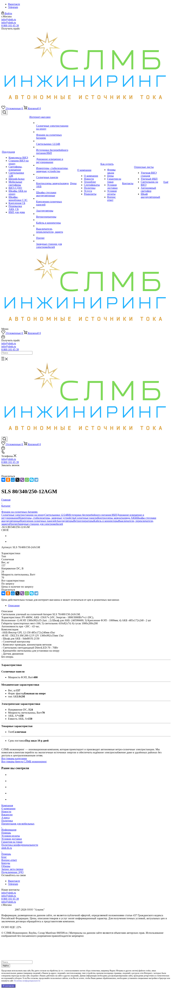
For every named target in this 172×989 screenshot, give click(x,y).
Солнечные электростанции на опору (23, 514)
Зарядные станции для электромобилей (40, 524)
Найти (6, 965)
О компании (8, 808)
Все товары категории (14, 758)
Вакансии (7, 814)
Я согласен (8, 986)
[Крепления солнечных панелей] (52, 198)
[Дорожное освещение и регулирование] (52, 156)
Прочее (13, 524)
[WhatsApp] (27, 480)
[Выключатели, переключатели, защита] (52, 225)
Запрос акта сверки (12, 869)
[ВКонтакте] (3, 480)
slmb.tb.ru (6, 847)
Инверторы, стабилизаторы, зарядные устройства (46, 517)
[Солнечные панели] (52, 174)
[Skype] (32, 480)
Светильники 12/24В (57, 514)
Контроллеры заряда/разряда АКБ (116, 517)
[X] (17, 480)
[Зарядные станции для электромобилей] (52, 241)
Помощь (6, 832)
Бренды (5, 863)
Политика (7, 820)
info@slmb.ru (8, 19)
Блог (4, 857)
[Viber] (22, 480)
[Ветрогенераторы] (52, 213)
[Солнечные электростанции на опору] (52, 122)
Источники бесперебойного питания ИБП (93, 514)
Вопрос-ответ (9, 860)
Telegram (13, 7)
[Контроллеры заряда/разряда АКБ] (52, 180)
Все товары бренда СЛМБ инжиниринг (24, 761)
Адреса (5, 817)
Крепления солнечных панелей (38, 521)
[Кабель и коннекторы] (52, 219)
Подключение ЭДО (12, 872)
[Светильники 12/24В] (52, 141)
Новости (6, 811)
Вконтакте (14, 4)
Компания (7, 805)
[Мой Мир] (13, 480)
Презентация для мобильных (17, 823)
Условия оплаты (10, 835)
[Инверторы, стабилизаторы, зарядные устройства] (52, 165)
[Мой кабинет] (3, 337)
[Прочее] (52, 235)
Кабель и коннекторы (106, 521)
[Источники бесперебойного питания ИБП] (52, 147)
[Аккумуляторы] (52, 207)
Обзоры (5, 866)
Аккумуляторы (64, 521)
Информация (8, 829)
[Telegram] (36, 480)
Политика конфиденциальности (19, 844)
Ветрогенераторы (83, 521)
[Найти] (2, 356)
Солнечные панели (86, 517)
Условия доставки (11, 838)
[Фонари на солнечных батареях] (52, 131)
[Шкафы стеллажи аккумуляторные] (52, 189)
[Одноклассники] (8, 480)
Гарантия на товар (11, 841)
